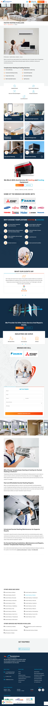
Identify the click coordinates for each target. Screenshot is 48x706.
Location (27, 393)
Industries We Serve (22, 673)
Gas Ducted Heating (38, 673)
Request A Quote (19, 185)
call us (29, 544)
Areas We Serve (10, 24)
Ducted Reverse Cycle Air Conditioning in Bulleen (33, 622)
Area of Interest (9, 397)
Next (25, 290)
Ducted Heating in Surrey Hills (31, 609)
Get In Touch (41, 1)
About (19, 668)
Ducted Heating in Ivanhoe (30, 601)
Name (7, 385)
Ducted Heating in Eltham (10, 598)
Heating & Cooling (21, 670)
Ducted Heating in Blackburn (31, 587)
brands (36, 470)
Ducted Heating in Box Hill (10, 590)
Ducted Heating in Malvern (30, 603)
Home (5, 24)
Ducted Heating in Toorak (30, 611)
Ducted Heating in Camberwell (31, 592)
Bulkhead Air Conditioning (39, 670)
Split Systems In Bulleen (10, 628)
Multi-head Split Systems (39, 668)
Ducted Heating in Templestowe (11, 611)
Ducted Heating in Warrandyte (11, 614)
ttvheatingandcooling (25, 644)
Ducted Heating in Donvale (30, 595)
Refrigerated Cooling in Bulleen (31, 625)
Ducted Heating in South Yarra (11, 609)
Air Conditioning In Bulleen (10, 621)
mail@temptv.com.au (9, 674)
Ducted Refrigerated (38, 671)
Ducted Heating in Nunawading (31, 606)
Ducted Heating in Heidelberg (11, 601)
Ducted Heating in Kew (9, 603)
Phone (7, 393)
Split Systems (36, 666)
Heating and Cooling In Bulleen (11, 625)
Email (7, 389)
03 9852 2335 (28, 185)
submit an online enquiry (22, 544)
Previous (23, 290)
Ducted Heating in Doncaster (11, 595)
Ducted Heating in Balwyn (10, 587)
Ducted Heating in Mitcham (10, 606)
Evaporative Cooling (38, 675)
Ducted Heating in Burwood (10, 592)
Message (8, 400)
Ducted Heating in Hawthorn (31, 598)
